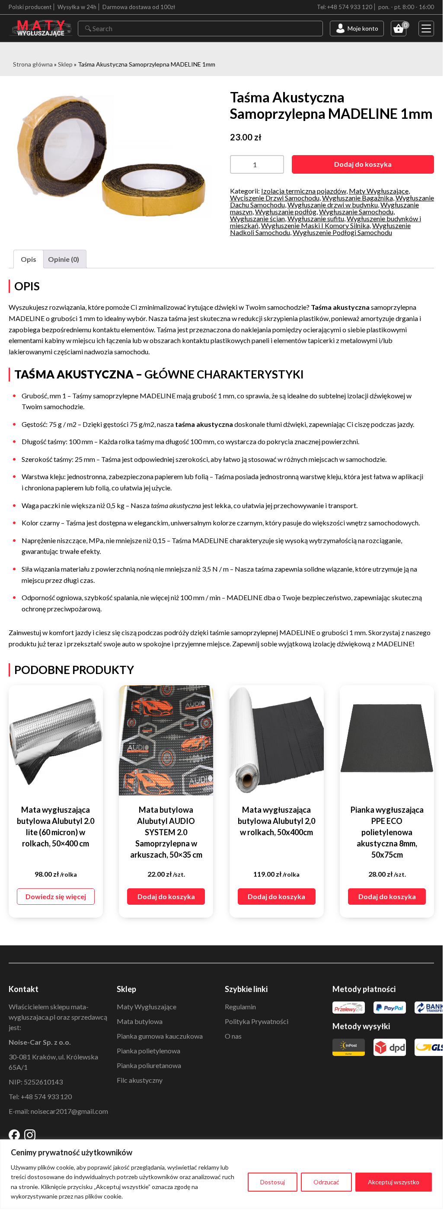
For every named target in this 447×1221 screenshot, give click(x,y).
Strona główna (33, 64)
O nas (233, 1036)
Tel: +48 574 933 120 (344, 6)
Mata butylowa (140, 1021)
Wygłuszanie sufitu (315, 218)
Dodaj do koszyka (363, 164)
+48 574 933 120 (46, 1096)
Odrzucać (326, 1182)
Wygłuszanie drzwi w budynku (332, 204)
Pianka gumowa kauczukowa (160, 1036)
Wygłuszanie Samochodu (356, 211)
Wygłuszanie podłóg (285, 211)
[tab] (28, 259)
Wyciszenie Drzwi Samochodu (274, 198)
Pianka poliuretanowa (149, 1065)
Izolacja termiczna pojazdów (303, 191)
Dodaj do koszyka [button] (166, 896)
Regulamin (240, 1006)
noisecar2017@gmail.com (69, 1111)
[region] (221, 1174)
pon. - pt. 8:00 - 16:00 (406, 6)
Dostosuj (272, 1182)
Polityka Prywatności (256, 1021)
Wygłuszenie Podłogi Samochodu (342, 232)
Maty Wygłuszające (379, 191)
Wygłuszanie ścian (257, 218)
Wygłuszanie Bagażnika (357, 198)
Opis (28, 259)
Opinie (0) (63, 259)
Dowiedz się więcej (56, 896)
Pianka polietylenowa (148, 1050)
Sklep (65, 64)
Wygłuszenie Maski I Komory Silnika (315, 225)
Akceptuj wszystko (393, 1182)
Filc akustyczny (140, 1080)
